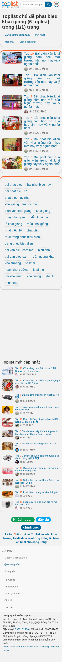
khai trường (13, 263)
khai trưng (34, 276)
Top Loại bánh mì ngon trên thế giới (36, 492)
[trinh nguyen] (26, 68)
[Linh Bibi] (17, 495)
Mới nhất (40, 34)
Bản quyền (10, 571)
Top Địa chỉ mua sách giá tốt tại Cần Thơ (35, 444)
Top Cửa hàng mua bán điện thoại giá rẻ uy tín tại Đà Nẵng (37, 381)
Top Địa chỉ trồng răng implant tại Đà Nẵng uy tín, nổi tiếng (36, 420)
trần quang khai (43, 256)
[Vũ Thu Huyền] (17, 386)
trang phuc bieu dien (19, 243)
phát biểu (33, 230)
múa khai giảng (37, 224)
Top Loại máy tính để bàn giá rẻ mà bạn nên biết (36, 503)
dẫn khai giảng (41, 217)
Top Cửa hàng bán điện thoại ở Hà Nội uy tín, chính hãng (35, 369)
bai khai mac (13, 276)
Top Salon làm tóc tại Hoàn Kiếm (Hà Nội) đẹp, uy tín (37, 481)
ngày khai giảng (16, 217)
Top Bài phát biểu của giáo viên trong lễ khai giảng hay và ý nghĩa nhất (42, 161)
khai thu (38, 269)
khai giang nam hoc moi (21, 204)
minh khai (11, 283)
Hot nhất (9, 41)
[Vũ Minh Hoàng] (17, 462)
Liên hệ (8, 607)
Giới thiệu (7, 550)
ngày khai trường (16, 269)
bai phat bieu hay (39, 184)
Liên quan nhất (28, 41)
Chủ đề (8, 600)
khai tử (50, 276)
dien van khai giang (18, 211)
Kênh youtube (12, 593)
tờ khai (30, 263)
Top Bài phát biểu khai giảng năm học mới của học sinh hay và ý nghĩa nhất (42, 123)
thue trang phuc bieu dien (22, 237)
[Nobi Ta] (17, 449)
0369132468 (22, 629)
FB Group (9, 579)
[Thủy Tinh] (17, 374)
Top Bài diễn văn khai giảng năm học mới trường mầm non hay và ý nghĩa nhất (42, 58)
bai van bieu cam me (19, 250)
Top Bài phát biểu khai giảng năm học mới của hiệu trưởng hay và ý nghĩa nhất (42, 101)
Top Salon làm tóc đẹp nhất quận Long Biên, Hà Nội (37, 408)
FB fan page (11, 586)
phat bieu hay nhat (17, 197)
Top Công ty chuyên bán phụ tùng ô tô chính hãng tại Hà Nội (37, 457)
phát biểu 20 (13, 230)
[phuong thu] (26, 111)
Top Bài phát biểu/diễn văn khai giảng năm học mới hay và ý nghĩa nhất (42, 142)
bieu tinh (44, 250)
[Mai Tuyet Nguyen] (17, 425)
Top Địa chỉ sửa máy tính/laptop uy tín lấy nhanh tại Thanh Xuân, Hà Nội (36, 432)
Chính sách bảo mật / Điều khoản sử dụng (26, 646)
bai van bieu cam (16, 256)
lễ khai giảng (13, 224)
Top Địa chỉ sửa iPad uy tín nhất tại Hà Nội (37, 396)
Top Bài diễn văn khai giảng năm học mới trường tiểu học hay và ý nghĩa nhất (42, 80)
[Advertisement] (31, 326)
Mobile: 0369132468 (15, 557)
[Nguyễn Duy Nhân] (17, 437)
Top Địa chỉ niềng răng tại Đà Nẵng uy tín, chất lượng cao (37, 469)
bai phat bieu (14, 184)
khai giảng (43, 211)
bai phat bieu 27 (16, 191)
